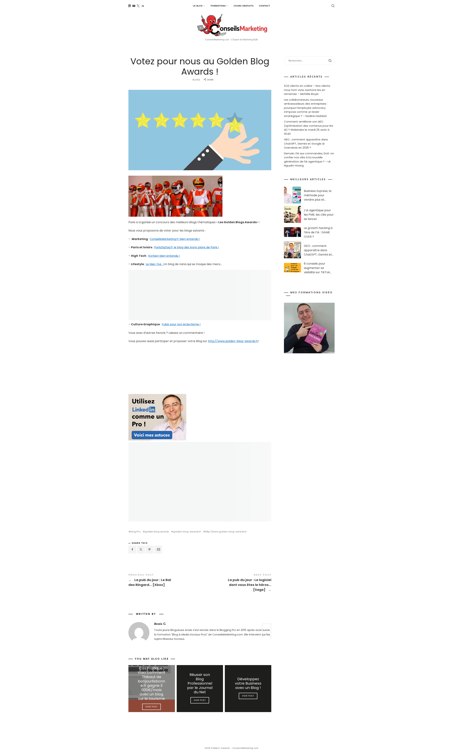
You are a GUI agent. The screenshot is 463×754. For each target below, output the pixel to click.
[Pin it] (150, 549)
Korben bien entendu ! (164, 256)
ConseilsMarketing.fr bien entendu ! (175, 239)
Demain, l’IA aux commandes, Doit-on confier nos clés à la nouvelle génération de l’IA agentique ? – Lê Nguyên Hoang (309, 159)
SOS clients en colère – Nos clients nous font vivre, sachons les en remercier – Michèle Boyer (307, 90)
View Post (152, 706)
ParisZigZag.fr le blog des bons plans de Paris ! (186, 247)
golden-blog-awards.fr (187, 531)
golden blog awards (157, 531)
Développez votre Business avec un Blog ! (248, 683)
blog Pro (136, 531)
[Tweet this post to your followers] (141, 549)
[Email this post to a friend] (158, 549)
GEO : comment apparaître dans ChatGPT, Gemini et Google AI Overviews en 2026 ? (306, 143)
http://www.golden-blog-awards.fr (233, 341)
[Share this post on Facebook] (132, 549)
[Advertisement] (157, 369)
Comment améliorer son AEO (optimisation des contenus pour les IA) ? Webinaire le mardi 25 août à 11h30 (308, 128)
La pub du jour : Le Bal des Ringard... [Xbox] (164, 580)
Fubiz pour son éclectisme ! (181, 324)
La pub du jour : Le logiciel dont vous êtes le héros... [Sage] (235, 583)
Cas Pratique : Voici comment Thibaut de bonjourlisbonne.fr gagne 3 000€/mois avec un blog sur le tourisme (151, 683)
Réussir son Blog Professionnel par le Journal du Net (200, 683)
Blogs (196, 79)
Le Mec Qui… (154, 264)
